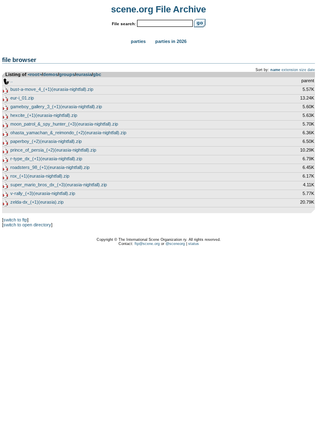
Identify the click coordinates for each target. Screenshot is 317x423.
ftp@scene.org (147, 244)
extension (290, 70)
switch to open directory (27, 224)
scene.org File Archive (158, 9)
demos (50, 74)
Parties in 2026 (171, 41)
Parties (138, 41)
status (193, 244)
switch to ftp (15, 219)
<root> (35, 74)
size (302, 70)
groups (67, 74)
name (275, 70)
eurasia (84, 74)
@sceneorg (175, 244)
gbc (97, 74)
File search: (124, 23)
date (311, 70)
